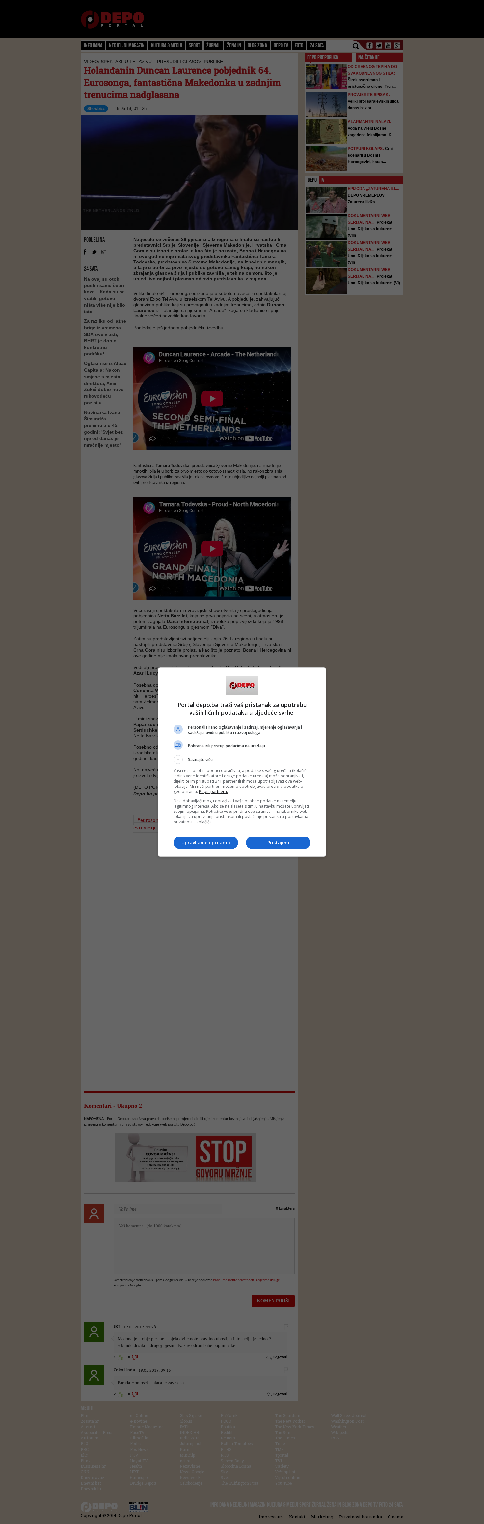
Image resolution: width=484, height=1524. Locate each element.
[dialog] (242, 762)
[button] (242, 759)
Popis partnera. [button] (213, 791)
